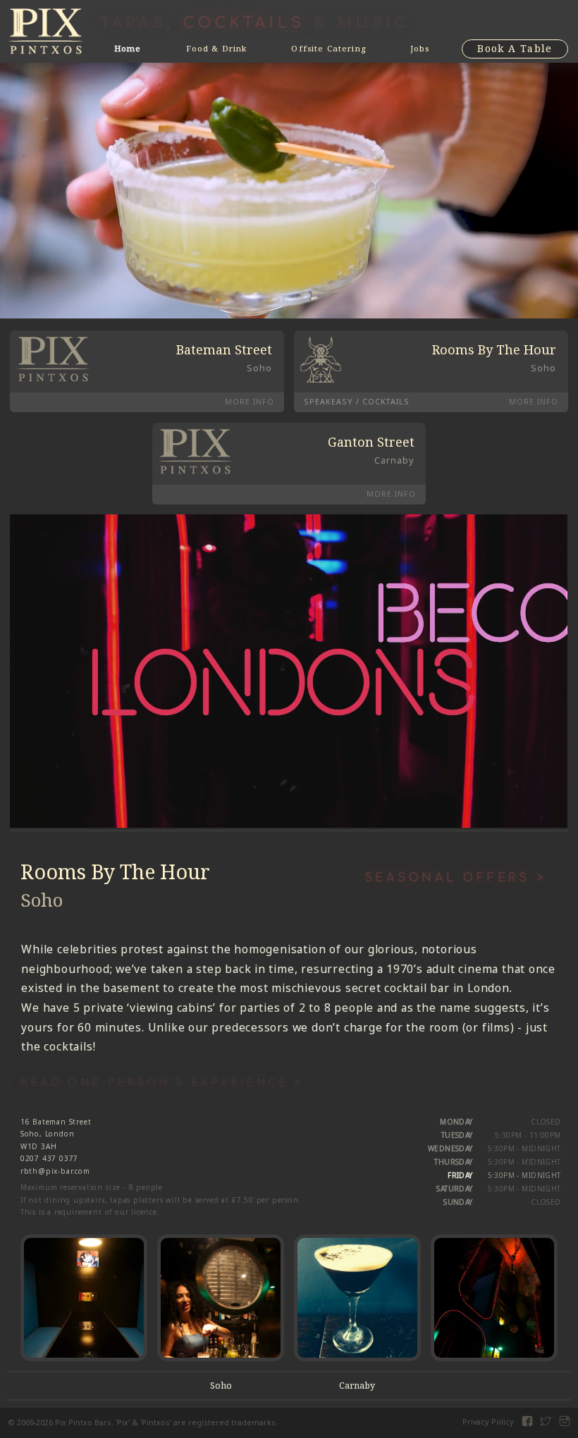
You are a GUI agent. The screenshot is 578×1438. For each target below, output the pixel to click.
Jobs (420, 48)
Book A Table (515, 48)
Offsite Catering (328, 48)
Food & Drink (216, 48)
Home (128, 48)
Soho (221, 1385)
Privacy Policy (488, 1422)
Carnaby (357, 1385)
